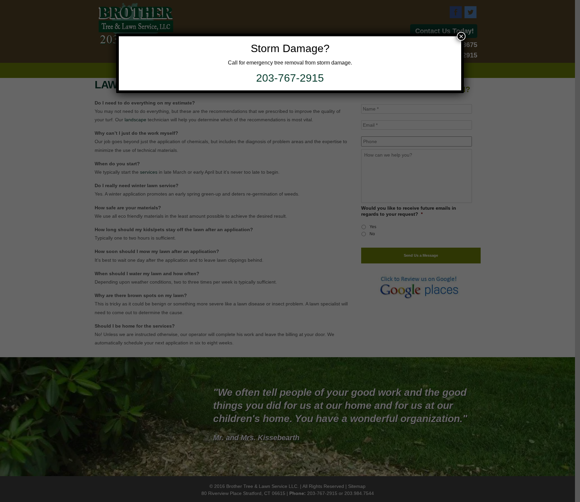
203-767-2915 (290, 78)
